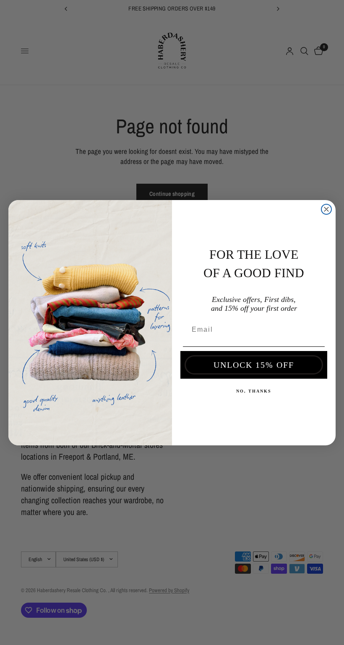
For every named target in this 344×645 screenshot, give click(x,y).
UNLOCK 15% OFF (254, 364)
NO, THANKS (253, 391)
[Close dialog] (326, 209)
